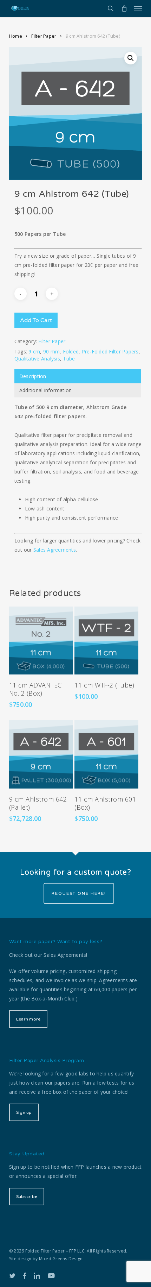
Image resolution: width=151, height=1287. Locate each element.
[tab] (77, 376)
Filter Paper (43, 36)
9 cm (34, 351)
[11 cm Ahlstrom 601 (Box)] (106, 754)
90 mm (51, 351)
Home (15, 36)
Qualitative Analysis (37, 358)
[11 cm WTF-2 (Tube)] (106, 641)
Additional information (45, 390)
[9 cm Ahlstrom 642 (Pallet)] (41, 754)
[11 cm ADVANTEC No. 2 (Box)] (41, 641)
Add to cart (36, 320)
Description (32, 376)
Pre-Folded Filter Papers (110, 351)
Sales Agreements (54, 549)
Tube (69, 358)
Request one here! (79, 893)
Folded (71, 351)
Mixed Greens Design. (61, 1259)
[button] (138, 8)
